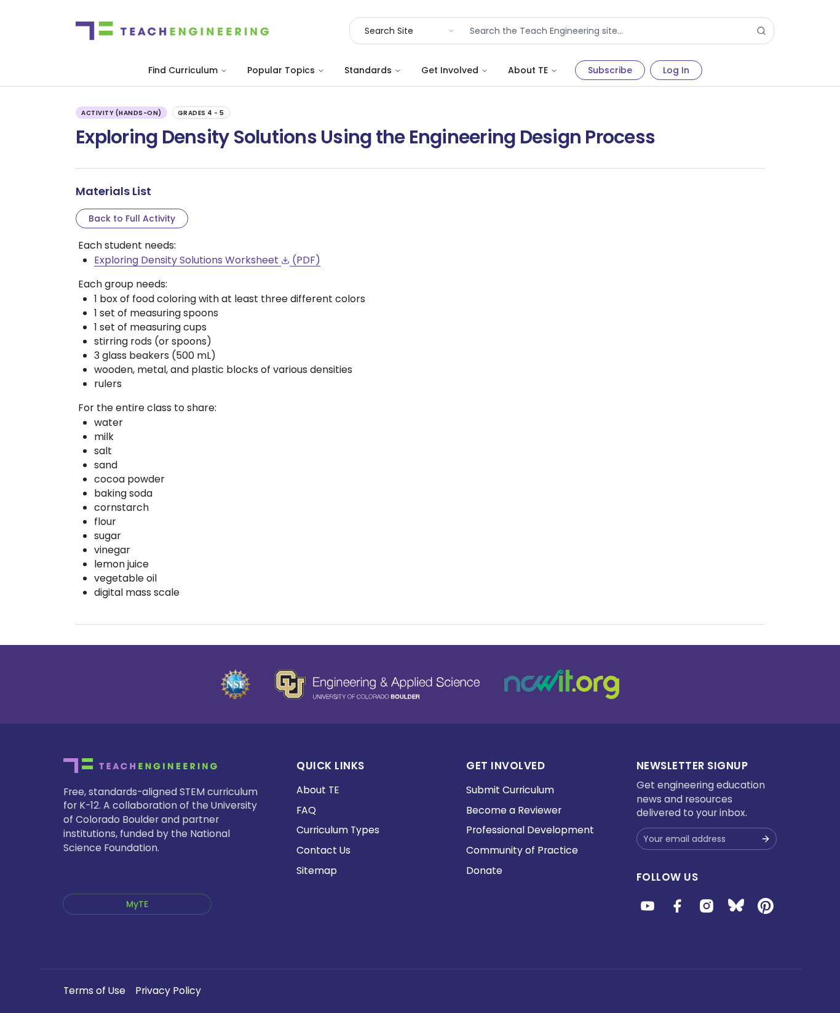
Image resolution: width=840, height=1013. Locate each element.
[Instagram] (706, 906)
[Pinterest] (766, 906)
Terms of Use (94, 990)
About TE (528, 70)
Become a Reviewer (513, 810)
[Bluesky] (736, 906)
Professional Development (530, 829)
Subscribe (610, 70)
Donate (484, 870)
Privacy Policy (168, 990)
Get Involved (449, 70)
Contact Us (323, 850)
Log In (676, 70)
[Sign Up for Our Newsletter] (765, 838)
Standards (368, 70)
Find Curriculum (183, 70)
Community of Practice (522, 850)
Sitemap (316, 870)
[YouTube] (647, 906)
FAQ (306, 810)
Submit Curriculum (510, 789)
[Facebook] (677, 906)
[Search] (761, 31)
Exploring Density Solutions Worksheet (207, 260)
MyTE (137, 904)
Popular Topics (281, 70)
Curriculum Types (337, 829)
